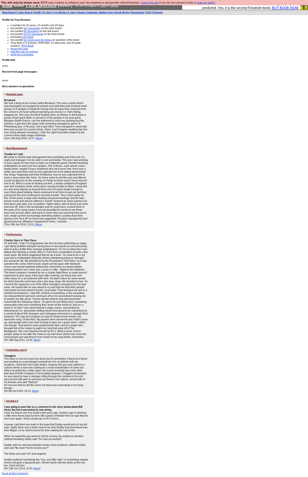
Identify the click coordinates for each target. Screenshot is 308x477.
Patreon (158, 12)
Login (103, 5)
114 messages (32, 28)
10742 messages (33, 34)
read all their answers (15, 473)
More (39, 138)
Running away (14, 94)
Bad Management (16, 148)
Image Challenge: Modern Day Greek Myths (103, 12)
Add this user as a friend (24, 51)
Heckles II (12, 401)
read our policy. (206, 2)
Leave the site (149, 2)
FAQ (148, 12)
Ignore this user (19, 48)
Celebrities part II (16, 350)
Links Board (25, 12)
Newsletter (137, 12)
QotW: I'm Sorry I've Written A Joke (55, 12)
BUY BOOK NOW (285, 8)
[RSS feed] (27, 45)
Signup (114, 5)
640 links (27, 37)
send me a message (22, 54)
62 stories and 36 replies (38, 39)
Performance (14, 234)
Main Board (9, 12)
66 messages (31, 31)
